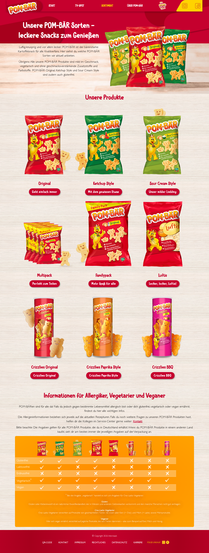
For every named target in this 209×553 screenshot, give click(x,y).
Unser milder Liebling (162, 191)
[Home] (21, 8)
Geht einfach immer (44, 191)
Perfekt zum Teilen (44, 283)
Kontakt (137, 421)
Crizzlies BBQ (163, 375)
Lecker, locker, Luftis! (162, 283)
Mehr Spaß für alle (103, 283)
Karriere (138, 543)
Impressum (80, 543)
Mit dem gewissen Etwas (103, 191)
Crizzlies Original (44, 375)
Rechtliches (98, 543)
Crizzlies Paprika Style (103, 375)
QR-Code (47, 543)
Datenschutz (119, 543)
